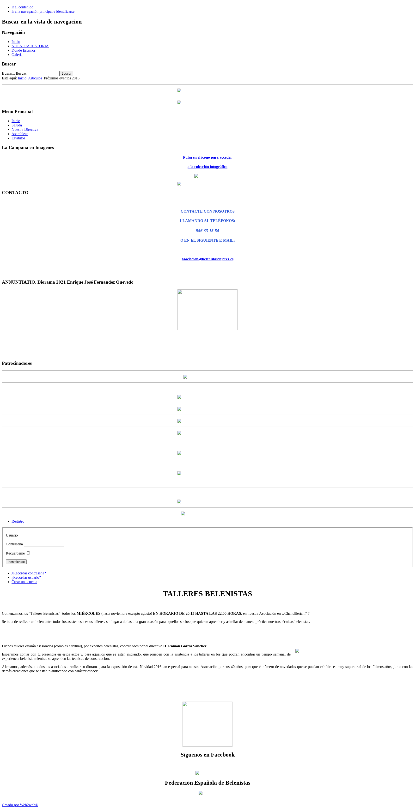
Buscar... (8, 73)
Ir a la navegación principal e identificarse (43, 11)
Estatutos (18, 138)
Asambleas (20, 134)
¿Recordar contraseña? (29, 573)
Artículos (35, 78)
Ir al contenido (22, 7)
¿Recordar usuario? (26, 577)
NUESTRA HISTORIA (30, 46)
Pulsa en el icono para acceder (207, 157)
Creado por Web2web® (20, 805)
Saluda (17, 125)
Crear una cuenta (24, 582)
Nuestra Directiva (25, 129)
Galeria (17, 55)
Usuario (12, 535)
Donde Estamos (24, 50)
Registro (18, 521)
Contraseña (14, 544)
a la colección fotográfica (207, 167)
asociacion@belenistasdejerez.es (207, 259)
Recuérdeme (15, 553)
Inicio (16, 42)
